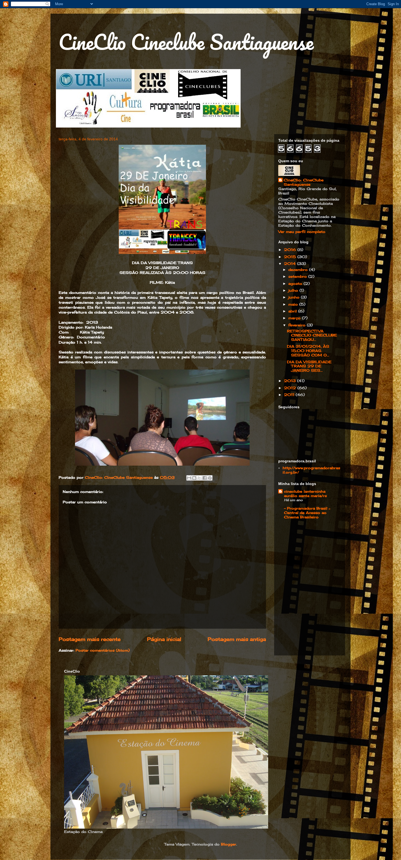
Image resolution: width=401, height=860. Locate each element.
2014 (290, 263)
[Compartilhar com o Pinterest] (210, 478)
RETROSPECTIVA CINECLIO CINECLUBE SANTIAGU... (312, 335)
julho (294, 290)
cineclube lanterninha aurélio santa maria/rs (305, 493)
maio (293, 304)
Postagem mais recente (90, 639)
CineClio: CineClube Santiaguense (304, 182)
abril (293, 311)
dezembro (298, 269)
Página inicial (164, 639)
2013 (290, 381)
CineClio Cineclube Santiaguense (186, 42)
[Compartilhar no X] (199, 478)
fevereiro (297, 325)
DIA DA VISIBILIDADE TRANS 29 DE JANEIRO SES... (309, 366)
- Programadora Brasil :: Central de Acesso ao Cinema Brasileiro (307, 512)
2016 (290, 249)
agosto (296, 283)
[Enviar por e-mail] (189, 478)
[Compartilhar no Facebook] (204, 478)
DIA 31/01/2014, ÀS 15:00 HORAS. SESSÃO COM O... (308, 350)
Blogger (228, 844)
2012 (290, 388)
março (295, 318)
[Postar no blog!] (194, 478)
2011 (290, 394)
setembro (298, 276)
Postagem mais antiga (237, 639)
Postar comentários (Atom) (103, 650)
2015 (290, 257)
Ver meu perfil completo (301, 231)
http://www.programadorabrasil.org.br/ (311, 470)
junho (294, 297)
